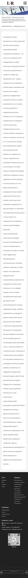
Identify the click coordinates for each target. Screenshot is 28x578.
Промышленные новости (20, 26)
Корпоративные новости (8, 26)
